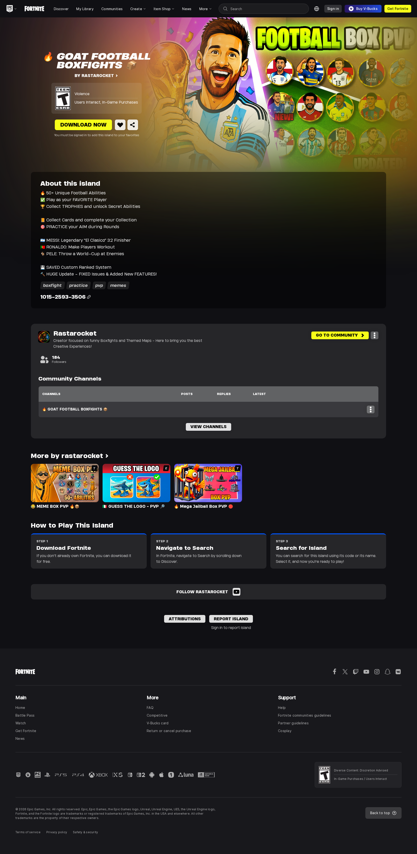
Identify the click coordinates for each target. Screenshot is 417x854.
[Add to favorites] (120, 125)
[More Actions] (374, 335)
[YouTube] (236, 592)
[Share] (132, 125)
